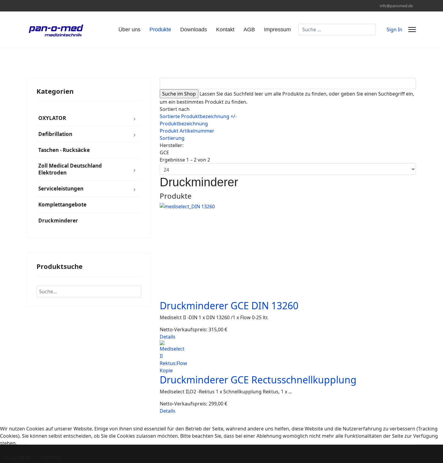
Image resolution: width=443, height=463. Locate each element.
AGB (249, 30)
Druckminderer (58, 220)
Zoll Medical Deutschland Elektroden (70, 169)
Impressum (277, 30)
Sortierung (172, 138)
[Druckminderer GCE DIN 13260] (288, 251)
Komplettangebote (62, 204)
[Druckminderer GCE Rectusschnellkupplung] (288, 357)
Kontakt (225, 30)
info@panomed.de (396, 5)
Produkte (160, 30)
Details (167, 336)
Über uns (129, 30)
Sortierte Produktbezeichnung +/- (198, 116)
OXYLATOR (52, 118)
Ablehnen (51, 457)
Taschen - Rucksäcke (64, 149)
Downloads (193, 30)
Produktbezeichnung (184, 123)
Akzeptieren (17, 457)
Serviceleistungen (60, 188)
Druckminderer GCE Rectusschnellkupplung (258, 379)
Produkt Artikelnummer (187, 131)
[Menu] (412, 29)
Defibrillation (55, 134)
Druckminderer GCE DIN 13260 (229, 305)
